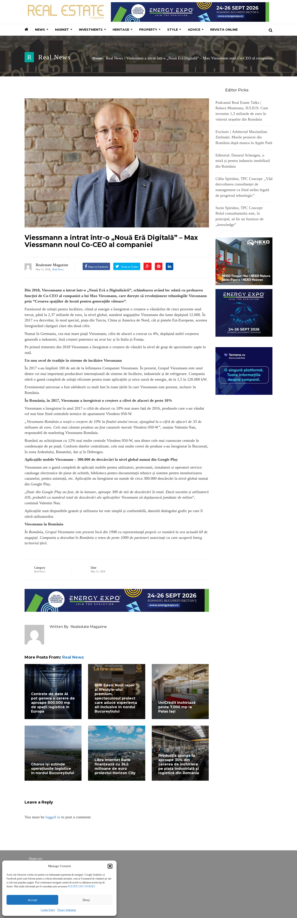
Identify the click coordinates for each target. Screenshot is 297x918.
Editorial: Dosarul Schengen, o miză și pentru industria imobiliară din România (242, 160)
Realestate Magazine (52, 265)
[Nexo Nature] (244, 261)
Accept (32, 900)
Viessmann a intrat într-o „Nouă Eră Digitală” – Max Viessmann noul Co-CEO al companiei (111, 241)
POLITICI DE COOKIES (81, 886)
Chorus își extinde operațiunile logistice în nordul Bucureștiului (52, 768)
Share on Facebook (98, 267)
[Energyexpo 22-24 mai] (244, 312)
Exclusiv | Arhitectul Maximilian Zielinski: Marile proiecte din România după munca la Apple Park (243, 137)
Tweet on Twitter (129, 267)
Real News (54, 57)
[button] (110, 866)
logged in (52, 817)
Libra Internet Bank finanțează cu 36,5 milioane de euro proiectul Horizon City (115, 766)
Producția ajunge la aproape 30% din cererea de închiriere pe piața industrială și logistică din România (178, 764)
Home (97, 58)
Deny (86, 900)
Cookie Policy (48, 909)
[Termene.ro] (244, 370)
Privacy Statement (66, 909)
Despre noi (35, 858)
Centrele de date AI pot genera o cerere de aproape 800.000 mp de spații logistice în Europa (53, 702)
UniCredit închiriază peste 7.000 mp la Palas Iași (176, 707)
